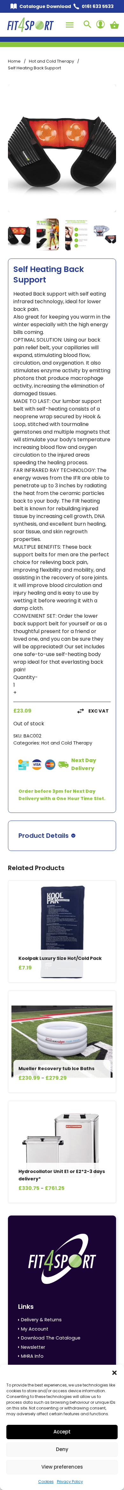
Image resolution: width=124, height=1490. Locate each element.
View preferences (62, 1466)
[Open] (69, 25)
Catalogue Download (45, 6)
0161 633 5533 (98, 6)
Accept (62, 1431)
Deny (62, 1449)
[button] (114, 1373)
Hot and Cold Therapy (51, 61)
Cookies (46, 1481)
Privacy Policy (70, 1481)
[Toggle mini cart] (114, 25)
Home (14, 61)
